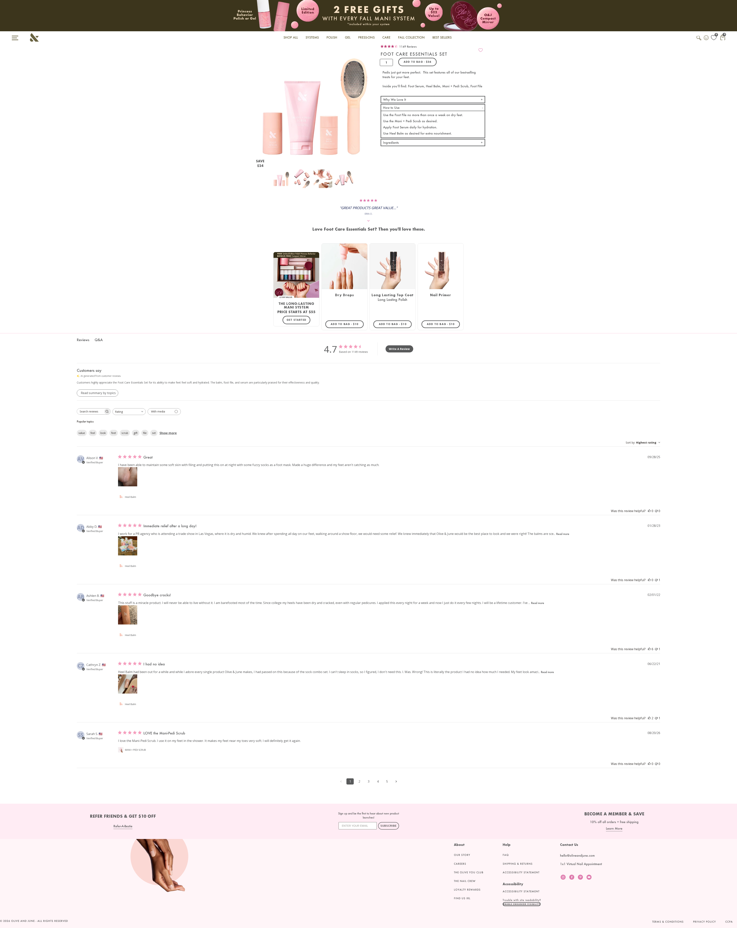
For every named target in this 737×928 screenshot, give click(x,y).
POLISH (331, 37)
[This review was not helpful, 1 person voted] (656, 580)
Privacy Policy (704, 921)
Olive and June (23, 920)
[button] (522, 904)
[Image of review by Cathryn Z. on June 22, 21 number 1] (127, 684)
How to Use (391, 108)
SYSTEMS (312, 37)
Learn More (614, 828)
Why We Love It (394, 99)
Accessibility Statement (521, 872)
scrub (124, 433)
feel (92, 433)
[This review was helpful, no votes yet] (649, 511)
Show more (168, 433)
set (154, 433)
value (81, 433)
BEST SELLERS (442, 37)
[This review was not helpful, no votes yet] (656, 511)
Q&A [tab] (99, 339)
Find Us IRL (462, 898)
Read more (562, 534)
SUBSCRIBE (388, 825)
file (145, 433)
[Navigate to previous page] (341, 781)
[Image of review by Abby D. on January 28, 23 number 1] (127, 545)
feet (113, 433)
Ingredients (391, 142)
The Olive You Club (468, 872)
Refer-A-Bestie (122, 826)
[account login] (706, 38)
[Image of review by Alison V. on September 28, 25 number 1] (127, 476)
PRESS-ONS (366, 37)
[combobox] (129, 411)
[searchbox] (90, 411)
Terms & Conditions (668, 921)
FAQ (506, 854)
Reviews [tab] (83, 339)
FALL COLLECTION (411, 37)
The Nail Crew (465, 881)
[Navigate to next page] (396, 781)
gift (136, 433)
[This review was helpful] (649, 649)
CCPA (729, 921)
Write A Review (399, 349)
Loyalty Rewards (467, 889)
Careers (460, 863)
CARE (386, 37)
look (103, 433)
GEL (347, 37)
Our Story (462, 854)
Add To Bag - (347, 324)
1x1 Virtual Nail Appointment (581, 864)
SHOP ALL (290, 37)
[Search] (699, 40)
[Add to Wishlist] (480, 50)
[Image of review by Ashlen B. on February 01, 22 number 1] (127, 614)
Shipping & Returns (518, 863)
